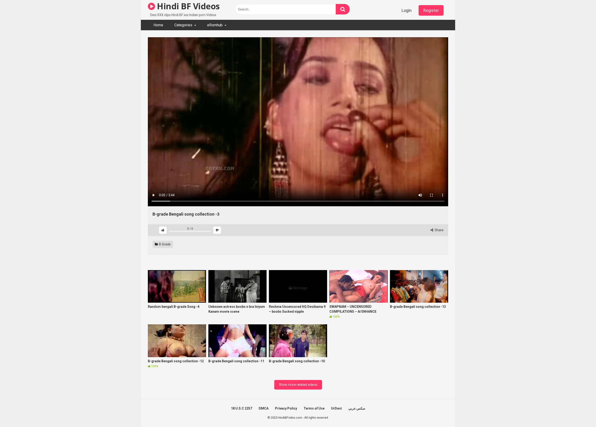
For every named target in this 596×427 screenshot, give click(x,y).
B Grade (164, 244)
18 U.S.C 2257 (241, 408)
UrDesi (336, 408)
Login (407, 10)
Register (431, 10)
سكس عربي (356, 408)
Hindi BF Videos (187, 6)
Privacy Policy (286, 408)
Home (158, 25)
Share (439, 230)
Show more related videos (298, 384)
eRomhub (215, 25)
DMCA (263, 408)
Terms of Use (314, 408)
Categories (183, 25)
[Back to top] (580, 413)
